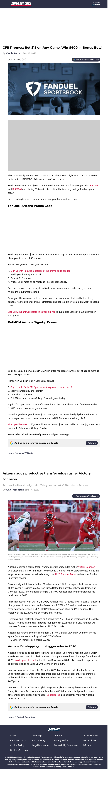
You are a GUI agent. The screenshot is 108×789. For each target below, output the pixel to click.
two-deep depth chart (25, 660)
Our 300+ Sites (90, 735)
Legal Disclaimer (40, 745)
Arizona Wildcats (24, 453)
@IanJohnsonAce (23, 636)
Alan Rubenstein (15, 490)
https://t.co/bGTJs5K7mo (47, 636)
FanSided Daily (18, 740)
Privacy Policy (61, 740)
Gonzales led (53, 694)
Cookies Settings (19, 750)
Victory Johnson (86, 567)
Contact (58, 735)
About (13, 735)
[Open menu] (6, 4)
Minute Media (16, 757)
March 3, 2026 (43, 639)
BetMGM (17, 189)
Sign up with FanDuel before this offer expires (31, 311)
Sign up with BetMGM (19, 424)
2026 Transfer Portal (65, 574)
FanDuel (94, 185)
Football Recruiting (25, 717)
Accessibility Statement (66, 745)
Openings (37, 735)
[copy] (24, 59)
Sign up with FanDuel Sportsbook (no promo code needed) (41, 270)
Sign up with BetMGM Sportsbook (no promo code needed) (41, 387)
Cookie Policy (17, 745)
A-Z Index (88, 745)
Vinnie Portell (13, 53)
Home (11, 453)
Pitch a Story (38, 740)
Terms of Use (90, 740)
